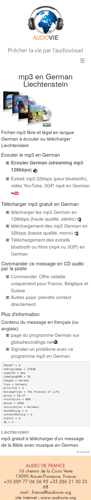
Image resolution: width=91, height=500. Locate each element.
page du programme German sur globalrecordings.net (45, 338)
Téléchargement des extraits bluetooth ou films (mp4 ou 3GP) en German (48, 246)
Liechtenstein (15, 431)
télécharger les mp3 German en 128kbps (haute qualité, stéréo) (44, 215)
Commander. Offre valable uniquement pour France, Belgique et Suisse (49, 283)
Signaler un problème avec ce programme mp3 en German (42, 352)
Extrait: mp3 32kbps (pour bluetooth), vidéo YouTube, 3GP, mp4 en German (50, 182)
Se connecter (83, 451)
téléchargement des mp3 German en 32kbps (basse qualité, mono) (49, 229)
